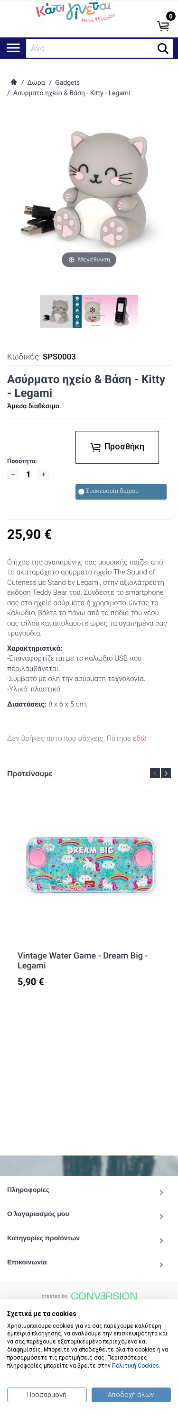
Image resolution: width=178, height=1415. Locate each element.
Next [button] (166, 773)
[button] (163, 48)
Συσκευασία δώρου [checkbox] (112, 491)
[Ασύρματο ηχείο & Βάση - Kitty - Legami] (89, 311)
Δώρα (36, 83)
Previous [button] (155, 773)
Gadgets (67, 83)
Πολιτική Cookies (135, 1365)
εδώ (140, 738)
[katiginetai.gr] (74, 12)
